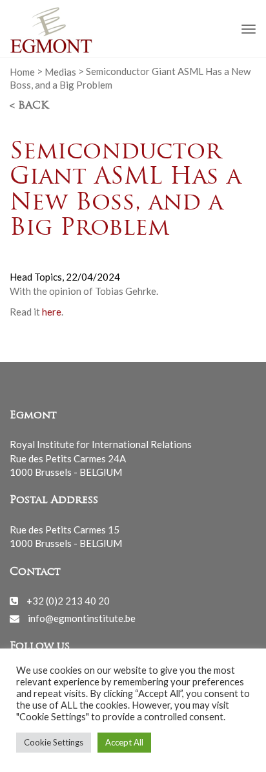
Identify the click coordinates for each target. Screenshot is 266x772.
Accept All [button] (124, 742)
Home (22, 71)
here (51, 311)
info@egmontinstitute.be (82, 618)
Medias (60, 71)
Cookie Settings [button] (53, 742)
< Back (29, 106)
